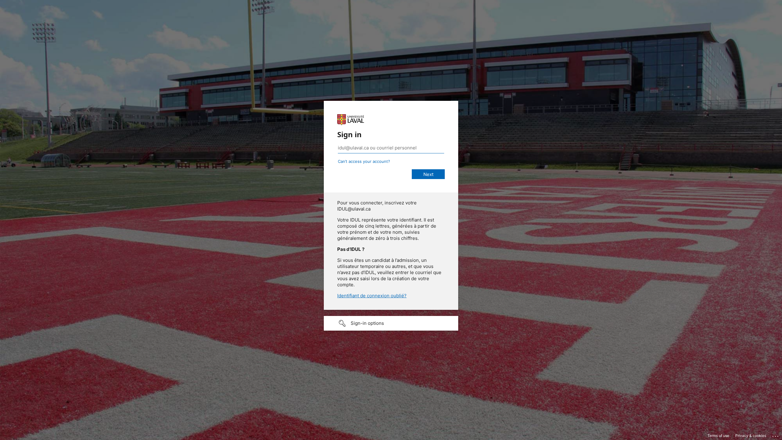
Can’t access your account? (364, 161)
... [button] (776, 435)
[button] (391, 323)
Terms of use (718, 435)
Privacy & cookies (750, 435)
